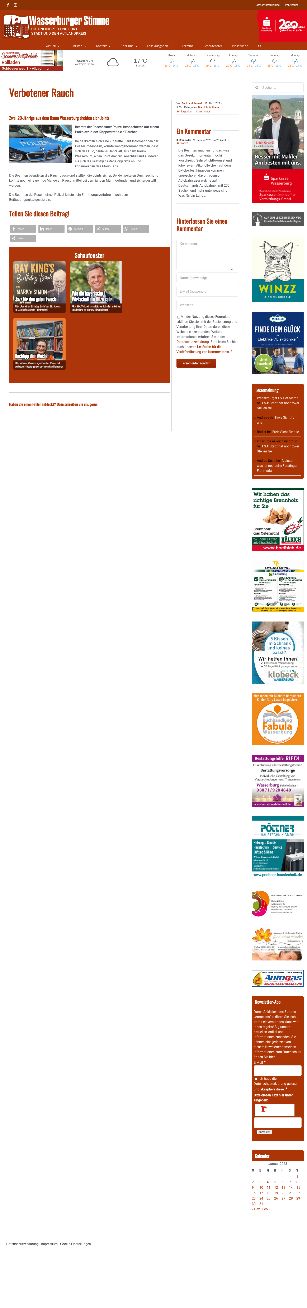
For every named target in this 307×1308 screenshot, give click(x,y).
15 (298, 1188)
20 (283, 1193)
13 (283, 1188)
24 (261, 1198)
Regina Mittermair (192, 103)
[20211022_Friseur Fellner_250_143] (278, 890)
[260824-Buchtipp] (39, 320)
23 (254, 1198)
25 (268, 1198)
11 (268, 1188)
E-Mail (259, 1063)
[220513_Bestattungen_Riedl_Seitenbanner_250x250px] (278, 757)
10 (261, 1188)
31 (261, 1204)
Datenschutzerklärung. (193, 342)
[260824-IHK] (96, 263)
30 (254, 1204)
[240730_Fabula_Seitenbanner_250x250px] (278, 696)
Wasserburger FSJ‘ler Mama (277, 398)
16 (254, 1193)
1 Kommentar (202, 111)
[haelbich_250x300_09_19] (278, 491)
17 (261, 1193)
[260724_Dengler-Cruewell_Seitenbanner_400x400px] (278, 562)
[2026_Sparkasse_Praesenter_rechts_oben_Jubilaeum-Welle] (282, 12)
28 (291, 1198)
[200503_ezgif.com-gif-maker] (278, 624)
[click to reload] (275, 1110)
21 (291, 1193)
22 (298, 1193)
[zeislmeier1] (278, 972)
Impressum (49, 1244)
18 (268, 1193)
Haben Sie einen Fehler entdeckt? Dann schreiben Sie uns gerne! (53, 404)
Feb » (266, 1209)
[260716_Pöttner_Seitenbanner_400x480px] (278, 818)
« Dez (256, 1209)
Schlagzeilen (184, 111)
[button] (259, 46)
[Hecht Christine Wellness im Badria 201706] (278, 930)
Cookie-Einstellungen (75, 1244)
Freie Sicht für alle (285, 432)
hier (271, 1057)
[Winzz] (278, 238)
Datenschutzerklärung (270, 1084)
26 (276, 1198)
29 (298, 1198)
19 (276, 1193)
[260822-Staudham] (39, 263)
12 (276, 1188)
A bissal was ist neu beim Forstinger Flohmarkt (277, 466)
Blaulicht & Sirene (208, 107)
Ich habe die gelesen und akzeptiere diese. (276, 1084)
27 (283, 1198)
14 (291, 1188)
